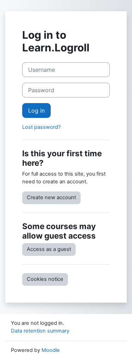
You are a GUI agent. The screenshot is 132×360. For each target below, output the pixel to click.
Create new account (51, 197)
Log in (36, 110)
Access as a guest (49, 249)
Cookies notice (45, 279)
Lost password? (41, 127)
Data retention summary (40, 331)
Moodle (51, 350)
